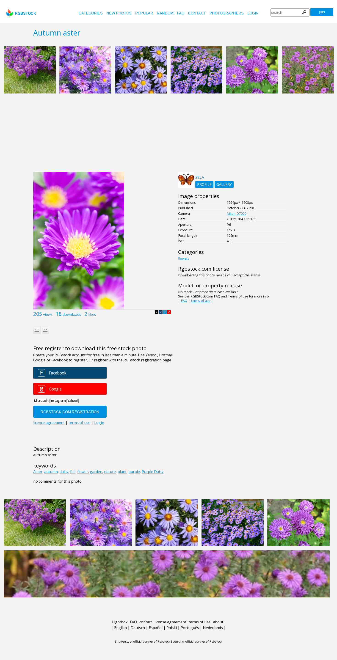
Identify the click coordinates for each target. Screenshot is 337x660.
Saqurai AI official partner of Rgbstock (196, 641)
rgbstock (25, 13)
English (120, 627)
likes (92, 314)
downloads (72, 314)
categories (91, 13)
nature (110, 471)
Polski (171, 627)
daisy (64, 471)
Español (156, 627)
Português (190, 627)
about (218, 621)
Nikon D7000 (236, 213)
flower (82, 471)
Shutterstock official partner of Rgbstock (142, 641)
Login (253, 13)
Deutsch (138, 627)
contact (197, 13)
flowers (183, 258)
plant (122, 471)
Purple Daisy (152, 471)
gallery (224, 184)
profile (204, 184)
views (47, 314)
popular (144, 13)
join (322, 12)
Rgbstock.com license (203, 268)
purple (134, 471)
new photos (119, 13)
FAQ (180, 13)
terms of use (200, 300)
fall (72, 471)
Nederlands (213, 627)
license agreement (170, 621)
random (165, 13)
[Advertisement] (168, 135)
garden (96, 471)
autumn (51, 471)
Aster (37, 471)
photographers (227, 13)
